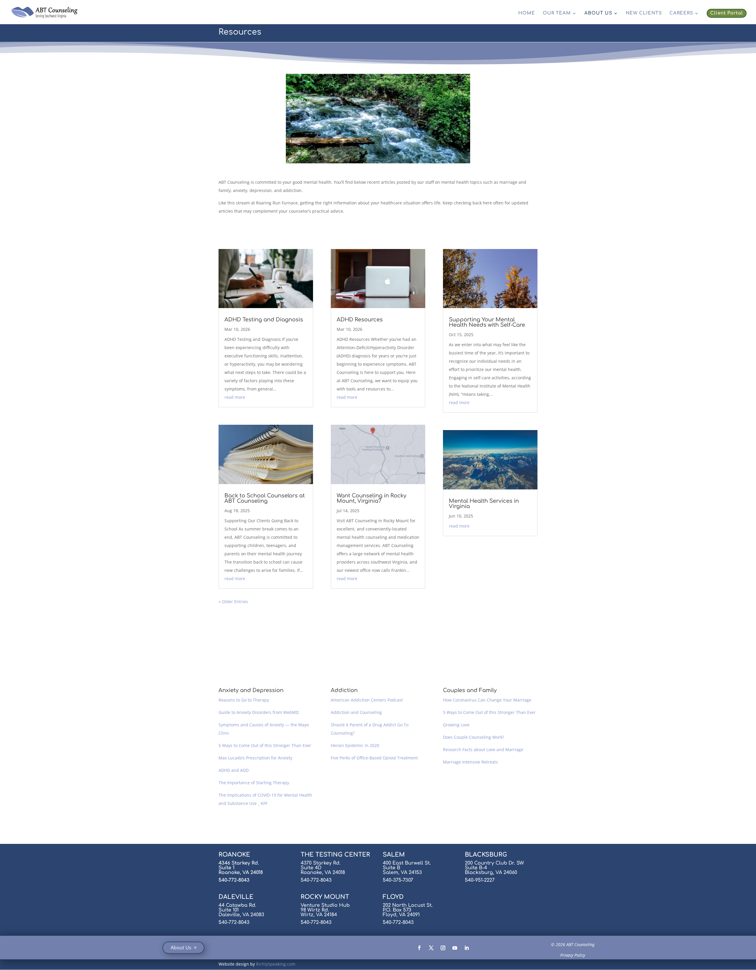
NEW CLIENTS (644, 13)
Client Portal (726, 13)
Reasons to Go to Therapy (244, 700)
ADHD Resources (360, 320)
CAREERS (681, 13)
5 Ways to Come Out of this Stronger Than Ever (265, 745)
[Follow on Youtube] (455, 948)
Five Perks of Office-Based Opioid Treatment (374, 758)
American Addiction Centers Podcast (367, 700)
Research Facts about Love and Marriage (483, 749)
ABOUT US (598, 13)
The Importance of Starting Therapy (254, 782)
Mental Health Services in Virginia (484, 503)
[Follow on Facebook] (419, 948)
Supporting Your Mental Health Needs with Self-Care (487, 322)
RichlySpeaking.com (275, 964)
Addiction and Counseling (356, 712)
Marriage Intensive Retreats (470, 762)
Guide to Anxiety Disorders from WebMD (259, 712)
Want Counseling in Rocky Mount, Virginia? (371, 498)
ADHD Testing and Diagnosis (263, 320)
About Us (181, 947)
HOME (526, 13)
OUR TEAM (557, 13)
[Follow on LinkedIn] (466, 948)
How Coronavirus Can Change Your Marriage (487, 700)
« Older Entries (233, 601)
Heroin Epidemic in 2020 (355, 745)
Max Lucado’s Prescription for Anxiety (255, 758)
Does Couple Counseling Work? (473, 737)
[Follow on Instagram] (443, 948)
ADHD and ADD (234, 770)
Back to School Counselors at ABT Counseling (264, 498)
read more (234, 397)
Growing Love (456, 725)
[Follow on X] (431, 948)
